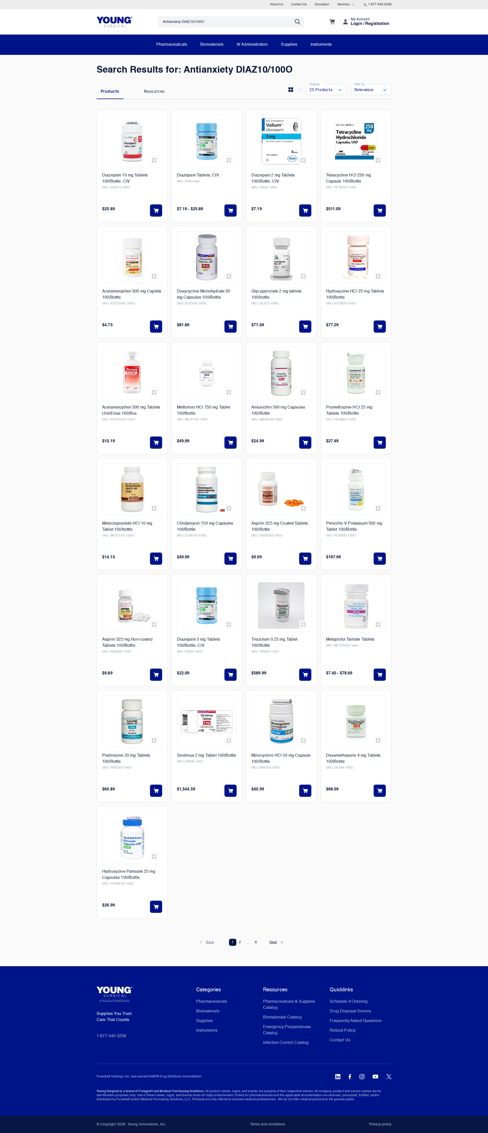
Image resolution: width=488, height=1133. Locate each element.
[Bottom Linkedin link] (337, 1076)
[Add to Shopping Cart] (156, 210)
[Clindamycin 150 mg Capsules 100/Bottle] (207, 489)
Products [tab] (110, 91)
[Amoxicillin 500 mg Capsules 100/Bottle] (281, 373)
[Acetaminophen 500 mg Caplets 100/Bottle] (132, 257)
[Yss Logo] (144, 996)
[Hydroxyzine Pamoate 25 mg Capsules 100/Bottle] (132, 838)
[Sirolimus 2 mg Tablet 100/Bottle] (207, 721)
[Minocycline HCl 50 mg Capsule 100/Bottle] (281, 721)
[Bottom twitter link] (388, 1076)
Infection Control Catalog (286, 1043)
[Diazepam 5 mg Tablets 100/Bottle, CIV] (207, 605)
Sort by (359, 84)
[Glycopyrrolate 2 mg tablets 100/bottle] (281, 257)
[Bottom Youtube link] (375, 1077)
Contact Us (299, 4)
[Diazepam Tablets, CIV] (207, 141)
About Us (276, 4)
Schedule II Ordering (349, 1002)
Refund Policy (343, 1031)
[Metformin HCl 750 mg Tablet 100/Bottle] (207, 373)
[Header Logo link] (114, 22)
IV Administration (252, 45)
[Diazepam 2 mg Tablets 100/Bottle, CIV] (281, 141)
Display (314, 84)
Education (322, 4)
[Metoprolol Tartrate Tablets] (356, 605)
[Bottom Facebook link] (349, 1076)
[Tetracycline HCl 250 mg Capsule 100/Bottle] (356, 141)
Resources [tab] (154, 91)
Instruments (321, 45)
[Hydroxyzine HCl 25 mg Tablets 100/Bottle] (356, 257)
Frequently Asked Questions (356, 1021)
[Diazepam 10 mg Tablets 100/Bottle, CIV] (132, 141)
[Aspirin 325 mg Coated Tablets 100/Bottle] (281, 489)
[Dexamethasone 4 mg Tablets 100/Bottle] (356, 721)
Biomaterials (211, 45)
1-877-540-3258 (379, 4)
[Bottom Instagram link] (361, 1076)
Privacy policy (380, 1124)
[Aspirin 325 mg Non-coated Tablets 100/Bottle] (132, 605)
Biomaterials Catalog (282, 1017)
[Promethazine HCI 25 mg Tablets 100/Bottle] (356, 373)
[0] (332, 22)
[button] (210, 942)
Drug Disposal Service (350, 1011)
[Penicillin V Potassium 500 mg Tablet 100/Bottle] (356, 489)
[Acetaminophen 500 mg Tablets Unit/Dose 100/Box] (132, 373)
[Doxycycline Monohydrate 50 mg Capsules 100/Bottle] (207, 257)
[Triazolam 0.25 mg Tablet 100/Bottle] (281, 605)
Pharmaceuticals (171, 45)
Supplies (289, 45)
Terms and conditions (267, 1124)
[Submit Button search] (299, 22)
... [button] (247, 942)
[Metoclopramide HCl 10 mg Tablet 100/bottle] (132, 489)
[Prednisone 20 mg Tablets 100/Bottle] (132, 721)
